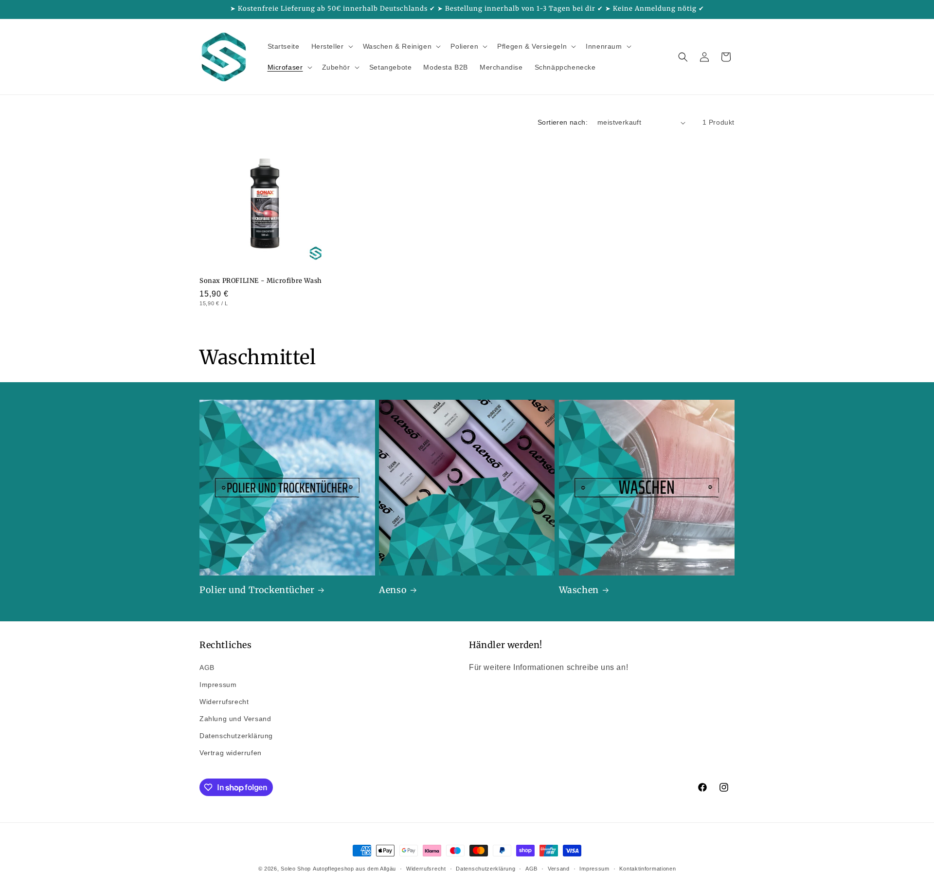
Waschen (579, 589)
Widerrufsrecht (224, 701)
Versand (559, 869)
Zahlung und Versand (235, 719)
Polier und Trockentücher (256, 589)
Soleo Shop (296, 869)
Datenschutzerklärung (236, 736)
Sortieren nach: (563, 122)
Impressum (217, 684)
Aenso (393, 589)
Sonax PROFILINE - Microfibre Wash (260, 281)
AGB (207, 667)
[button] (331, 46)
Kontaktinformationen (647, 869)
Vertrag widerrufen (230, 753)
